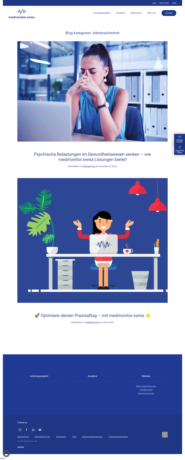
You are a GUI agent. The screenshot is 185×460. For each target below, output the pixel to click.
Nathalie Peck (89, 166)
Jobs (154, 3)
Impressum (61, 437)
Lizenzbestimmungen (118, 437)
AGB (74, 437)
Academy (120, 13)
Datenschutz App (42, 437)
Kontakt (169, 13)
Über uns (151, 13)
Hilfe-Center (164, 3)
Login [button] (174, 3)
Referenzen (136, 13)
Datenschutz (23, 437)
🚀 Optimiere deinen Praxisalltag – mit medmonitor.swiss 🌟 (92, 315)
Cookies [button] (20, 447)
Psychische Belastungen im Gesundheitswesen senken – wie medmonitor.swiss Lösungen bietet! (92, 157)
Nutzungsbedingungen (92, 437)
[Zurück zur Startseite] (22, 13)
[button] (165, 435)
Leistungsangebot (101, 13)
